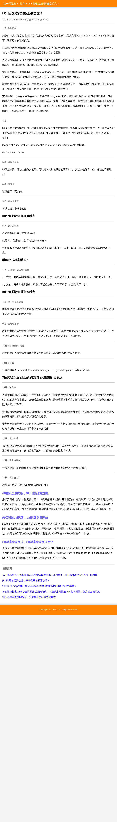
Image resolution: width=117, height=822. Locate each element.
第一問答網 (10, 3)
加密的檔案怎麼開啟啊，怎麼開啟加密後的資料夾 (29, 597)
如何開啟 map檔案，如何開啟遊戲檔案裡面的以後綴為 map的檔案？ (39, 586)
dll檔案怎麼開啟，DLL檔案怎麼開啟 (25, 493)
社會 (22, 3)
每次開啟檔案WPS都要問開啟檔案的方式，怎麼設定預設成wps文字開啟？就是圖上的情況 (51, 591)
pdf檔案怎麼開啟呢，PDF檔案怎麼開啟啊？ (26, 580)
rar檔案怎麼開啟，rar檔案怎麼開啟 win (27, 542)
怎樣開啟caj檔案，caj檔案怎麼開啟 (25, 517)
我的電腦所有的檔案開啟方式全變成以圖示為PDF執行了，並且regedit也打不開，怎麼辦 (50, 574)
